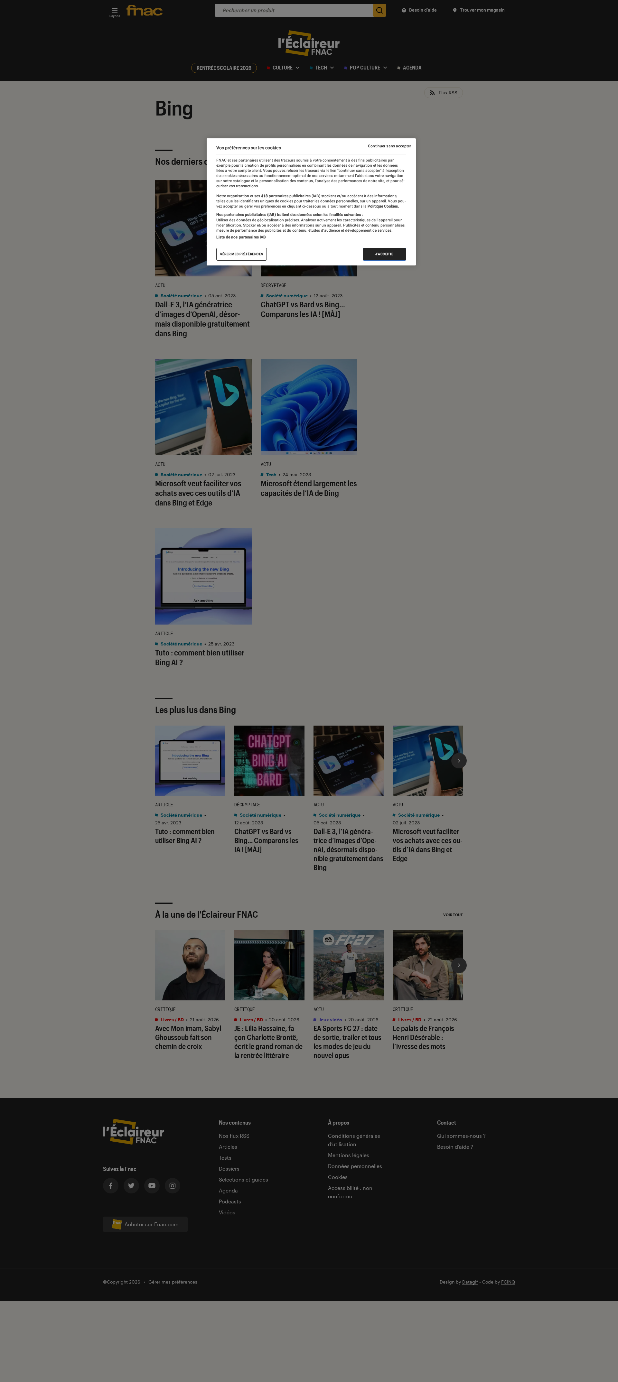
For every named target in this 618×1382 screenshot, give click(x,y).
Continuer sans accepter (389, 146)
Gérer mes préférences (241, 253)
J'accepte (384, 253)
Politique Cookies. (383, 206)
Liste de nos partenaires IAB (241, 237)
